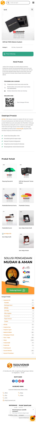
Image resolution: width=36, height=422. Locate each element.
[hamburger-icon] (33, 3)
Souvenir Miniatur (8, 350)
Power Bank (7, 316)
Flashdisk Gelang (24, 205)
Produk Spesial (7, 348)
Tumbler (6, 321)
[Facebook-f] (13, 381)
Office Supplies (7, 313)
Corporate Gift (19, 47)
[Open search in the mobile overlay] (18, 3)
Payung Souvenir (7, 181)
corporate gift (19, 128)
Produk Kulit (6, 345)
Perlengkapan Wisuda (9, 335)
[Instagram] (22, 381)
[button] (32, 9)
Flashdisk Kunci (7, 228)
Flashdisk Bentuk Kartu (9, 205)
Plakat (5, 340)
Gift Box (5, 324)
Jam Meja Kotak (24, 250)
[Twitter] (16, 381)
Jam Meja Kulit (6, 237)
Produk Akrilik (7, 342)
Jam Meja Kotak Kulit (25, 228)
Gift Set (4, 119)
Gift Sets (13, 47)
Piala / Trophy (7, 337)
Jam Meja (6, 310)
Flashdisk (6, 302)
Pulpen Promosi (8, 318)
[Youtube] (19, 381)
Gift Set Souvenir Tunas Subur (26, 182)
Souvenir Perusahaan (9, 353)
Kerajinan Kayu (7, 327)
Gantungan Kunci (8, 305)
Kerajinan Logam (7, 329)
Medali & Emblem (8, 332)
